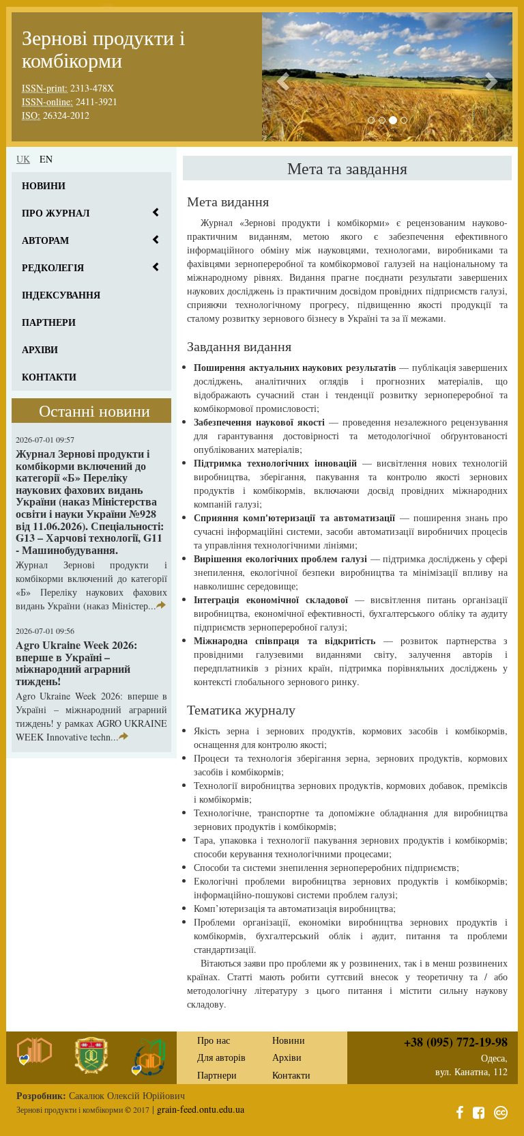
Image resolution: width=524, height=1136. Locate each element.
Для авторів (221, 1057)
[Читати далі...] (161, 605)
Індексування (61, 295)
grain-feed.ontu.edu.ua (200, 1109)
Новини (44, 185)
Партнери (49, 322)
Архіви (40, 349)
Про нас (213, 1040)
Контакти (49, 377)
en (46, 158)
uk (23, 158)
